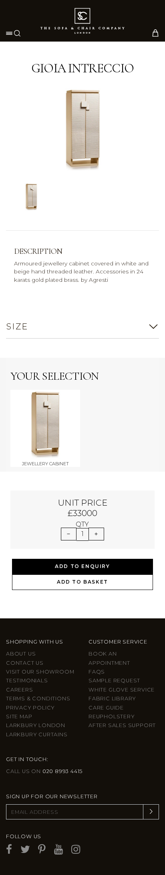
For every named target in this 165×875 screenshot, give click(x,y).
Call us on (44, 771)
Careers (19, 690)
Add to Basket (82, 582)
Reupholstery (112, 717)
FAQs (97, 672)
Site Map (19, 717)
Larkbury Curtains (37, 734)
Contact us (25, 663)
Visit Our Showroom (40, 672)
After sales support (122, 725)
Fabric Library (112, 699)
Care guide (106, 708)
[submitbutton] (151, 811)
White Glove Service (122, 690)
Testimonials (27, 681)
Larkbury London (35, 725)
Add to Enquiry (82, 566)
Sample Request (114, 681)
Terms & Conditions (38, 699)
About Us (21, 654)
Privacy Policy (30, 708)
